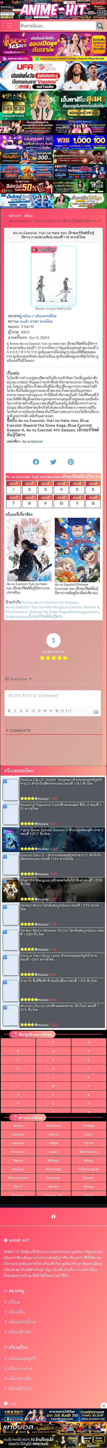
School (89, 1178)
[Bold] (9, 711)
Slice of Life (53, 1195)
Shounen (18, 1195)
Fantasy (18, 1143)
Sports (89, 1195)
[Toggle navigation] (9, 26)
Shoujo (89, 1187)
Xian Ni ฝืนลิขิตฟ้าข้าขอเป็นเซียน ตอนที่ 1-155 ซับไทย (58, 981)
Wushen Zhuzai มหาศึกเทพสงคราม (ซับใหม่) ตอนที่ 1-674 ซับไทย (60, 1008)
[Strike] (27, 711)
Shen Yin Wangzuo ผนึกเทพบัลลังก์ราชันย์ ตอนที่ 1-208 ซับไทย (61, 882)
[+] (68, 711)
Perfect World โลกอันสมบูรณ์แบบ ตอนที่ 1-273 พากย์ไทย (59, 907)
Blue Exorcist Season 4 (79, 607)
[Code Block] (51, 711)
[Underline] (21, 711)
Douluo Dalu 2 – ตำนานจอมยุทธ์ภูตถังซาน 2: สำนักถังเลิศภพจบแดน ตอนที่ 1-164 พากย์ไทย (61, 857)
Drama (53, 1134)
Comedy (89, 1126)
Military (53, 1160)
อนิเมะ (27, 316)
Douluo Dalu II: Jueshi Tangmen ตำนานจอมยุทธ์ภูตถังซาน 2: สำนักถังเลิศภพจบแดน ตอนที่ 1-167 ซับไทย (61, 781)
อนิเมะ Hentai (20, 1368)
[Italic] (15, 711)
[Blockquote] (45, 711)
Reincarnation (18, 1178)
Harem (53, 1143)
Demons (18, 1134)
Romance (53, 1178)
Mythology (77, 611)
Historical (18, 1152)
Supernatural (16, 616)
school (92, 611)
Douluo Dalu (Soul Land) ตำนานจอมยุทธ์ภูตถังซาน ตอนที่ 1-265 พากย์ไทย (58, 957)
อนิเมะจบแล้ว (20, 1378)
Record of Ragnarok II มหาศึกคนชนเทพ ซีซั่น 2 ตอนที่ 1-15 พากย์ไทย (61, 807)
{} (62, 711)
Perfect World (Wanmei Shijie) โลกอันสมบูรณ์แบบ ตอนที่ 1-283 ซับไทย (62, 932)
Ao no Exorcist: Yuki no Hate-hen (32, 607)
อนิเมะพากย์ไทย (45, 316)
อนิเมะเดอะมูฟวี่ (22, 1358)
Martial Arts (89, 1152)
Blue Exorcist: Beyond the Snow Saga (36, 611)
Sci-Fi (18, 1187)
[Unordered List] (39, 711)
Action (27, 602)
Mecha (18, 1160)
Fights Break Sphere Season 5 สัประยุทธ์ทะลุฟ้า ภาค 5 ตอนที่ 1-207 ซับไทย (62, 832)
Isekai (53, 1152)
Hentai (89, 1143)
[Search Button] (100, 26)
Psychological (89, 1169)
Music (88, 1160)
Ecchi (89, 1134)
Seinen (53, 1187)
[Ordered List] (33, 711)
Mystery (18, 1169)
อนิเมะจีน (17, 1311)
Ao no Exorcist (32, 441)
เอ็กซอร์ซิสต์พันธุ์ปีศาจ (45, 616)
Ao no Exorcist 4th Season (56, 602)
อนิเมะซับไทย (20, 1331)
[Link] (57, 711)
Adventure (53, 1126)
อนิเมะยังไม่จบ (21, 1388)
